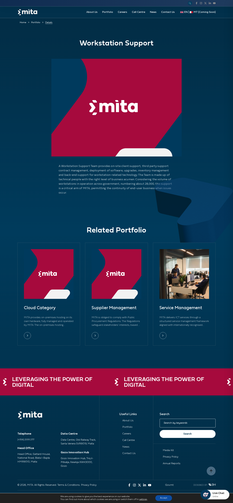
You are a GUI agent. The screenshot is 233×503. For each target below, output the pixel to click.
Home (23, 23)
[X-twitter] (205, 3)
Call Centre (138, 12)
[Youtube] (214, 3)
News (153, 12)
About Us (91, 12)
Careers (122, 12)
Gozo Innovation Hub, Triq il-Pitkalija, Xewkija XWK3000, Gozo (77, 462)
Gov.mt (169, 485)
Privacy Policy (170, 457)
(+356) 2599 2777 (25, 440)
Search (187, 434)
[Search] (190, 3)
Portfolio (107, 12)
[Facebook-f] (196, 3)
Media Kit (168, 450)
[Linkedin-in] (210, 3)
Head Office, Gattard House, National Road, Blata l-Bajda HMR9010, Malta (33, 458)
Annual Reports (171, 463)
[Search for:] (188, 423)
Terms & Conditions (68, 485)
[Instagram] (201, 3)
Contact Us (168, 12)
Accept (163, 498)
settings (143, 499)
